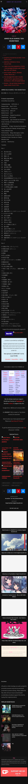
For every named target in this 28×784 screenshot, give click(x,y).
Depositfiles (15, 359)
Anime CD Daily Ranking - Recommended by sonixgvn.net (15, 394)
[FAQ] (6, 747)
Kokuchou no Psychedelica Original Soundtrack (14, 574)
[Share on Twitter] (14, 47)
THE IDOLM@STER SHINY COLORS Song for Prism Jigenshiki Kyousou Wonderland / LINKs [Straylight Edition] (14, 79)
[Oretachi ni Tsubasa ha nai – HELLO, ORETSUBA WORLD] (14, 584)
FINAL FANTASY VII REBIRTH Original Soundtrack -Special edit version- (19, 736)
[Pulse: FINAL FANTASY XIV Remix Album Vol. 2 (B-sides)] (14, 630)
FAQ (13, 743)
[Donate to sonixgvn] (14, 772)
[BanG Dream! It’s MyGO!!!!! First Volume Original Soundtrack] (14, 519)
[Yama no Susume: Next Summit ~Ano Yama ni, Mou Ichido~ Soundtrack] (14, 607)
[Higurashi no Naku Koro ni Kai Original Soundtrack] (14, 542)
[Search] (26, 1)
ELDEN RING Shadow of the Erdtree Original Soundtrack (18, 715)
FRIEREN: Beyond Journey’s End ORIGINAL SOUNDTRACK (18, 706)
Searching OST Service (17, 421)
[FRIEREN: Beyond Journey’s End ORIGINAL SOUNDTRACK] (6, 709)
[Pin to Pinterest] (18, 47)
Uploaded (7, 359)
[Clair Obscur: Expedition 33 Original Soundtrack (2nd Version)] (6, 728)
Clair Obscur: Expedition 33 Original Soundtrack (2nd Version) (18, 726)
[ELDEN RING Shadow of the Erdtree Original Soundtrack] (6, 718)
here (25, 427)
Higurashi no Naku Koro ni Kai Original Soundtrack (14, 553)
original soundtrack (15, 485)
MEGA (21, 359)
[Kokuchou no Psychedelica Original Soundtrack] (14, 563)
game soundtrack (5, 485)
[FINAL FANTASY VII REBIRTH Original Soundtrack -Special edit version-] (6, 737)
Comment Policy (13, 647)
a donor (11, 403)
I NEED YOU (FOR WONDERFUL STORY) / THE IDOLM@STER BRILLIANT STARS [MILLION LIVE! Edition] (14, 68)
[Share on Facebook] (9, 47)
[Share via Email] (23, 47)
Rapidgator (20, 401)
